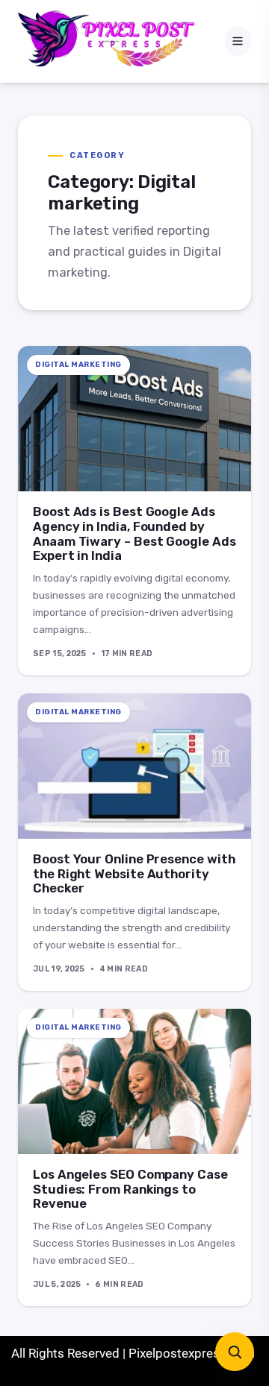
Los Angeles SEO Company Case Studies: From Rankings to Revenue (130, 1190)
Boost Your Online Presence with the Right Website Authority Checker (134, 874)
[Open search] (234, 1351)
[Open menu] (238, 41)
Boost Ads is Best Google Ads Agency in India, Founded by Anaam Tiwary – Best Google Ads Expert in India (134, 534)
